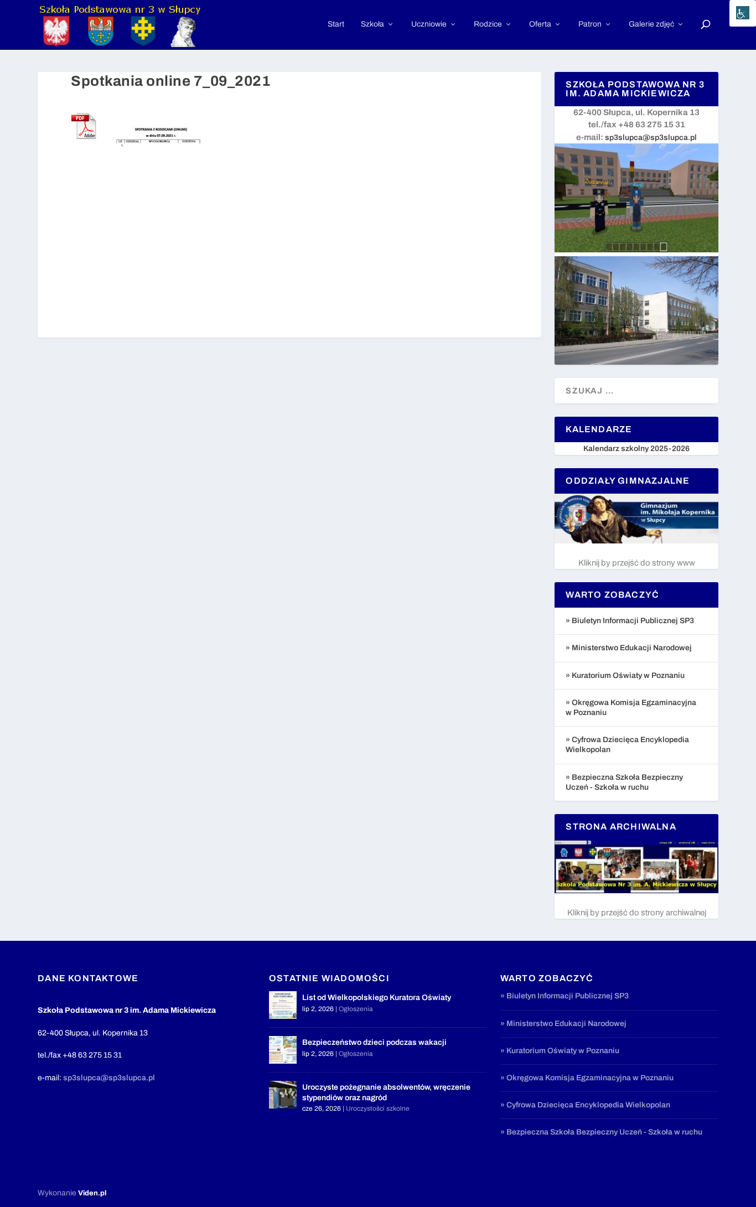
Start (336, 24)
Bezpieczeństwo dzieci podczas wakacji (374, 1042)
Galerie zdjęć (651, 24)
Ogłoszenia (356, 1009)
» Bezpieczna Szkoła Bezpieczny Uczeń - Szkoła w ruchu (601, 1132)
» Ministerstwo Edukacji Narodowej (629, 648)
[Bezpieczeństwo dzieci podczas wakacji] (283, 1050)
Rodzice (488, 24)
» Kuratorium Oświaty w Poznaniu (625, 675)
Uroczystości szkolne (378, 1108)
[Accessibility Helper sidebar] (742, 13)
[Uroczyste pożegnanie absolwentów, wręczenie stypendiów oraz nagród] (283, 1094)
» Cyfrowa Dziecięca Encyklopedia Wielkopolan (585, 1105)
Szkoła (372, 24)
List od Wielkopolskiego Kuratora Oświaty (376, 997)
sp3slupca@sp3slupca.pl (651, 137)
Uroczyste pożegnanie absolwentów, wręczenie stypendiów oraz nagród (386, 1092)
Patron (590, 24)
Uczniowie (429, 24)
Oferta (540, 24)
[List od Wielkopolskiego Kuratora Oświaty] (283, 1005)
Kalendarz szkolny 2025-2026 (636, 448)
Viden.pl (92, 1193)
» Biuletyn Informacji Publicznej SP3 (630, 621)
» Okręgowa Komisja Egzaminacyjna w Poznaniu (587, 1078)
